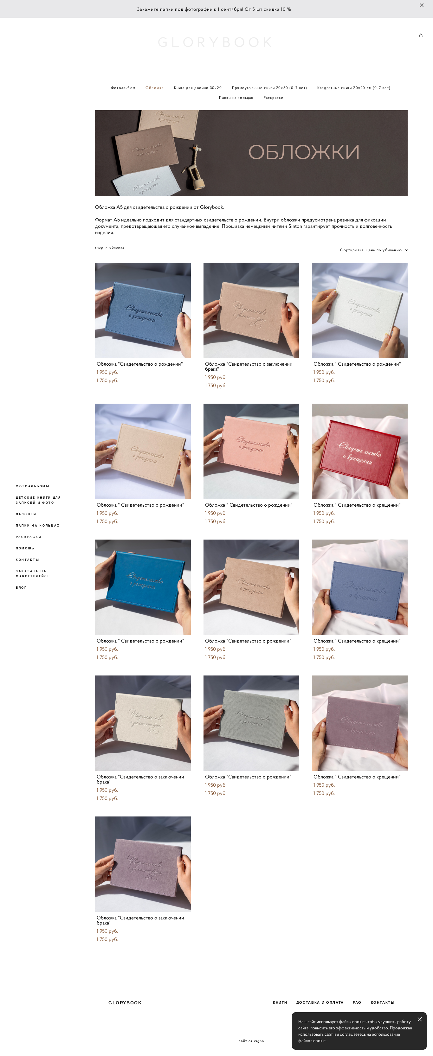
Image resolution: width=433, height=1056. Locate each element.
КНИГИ (280, 1002)
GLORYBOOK (216, 42)
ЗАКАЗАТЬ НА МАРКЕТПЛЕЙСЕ (33, 574)
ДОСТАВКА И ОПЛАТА (320, 1002)
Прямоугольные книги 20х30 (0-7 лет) (269, 87)
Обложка (154, 87)
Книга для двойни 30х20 (198, 87)
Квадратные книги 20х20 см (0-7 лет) (354, 87)
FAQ (357, 1002)
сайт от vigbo (251, 1041)
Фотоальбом (123, 87)
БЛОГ (21, 587)
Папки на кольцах (236, 97)
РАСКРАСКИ (28, 537)
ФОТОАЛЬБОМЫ (33, 486)
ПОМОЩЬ (25, 548)
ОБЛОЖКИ (26, 514)
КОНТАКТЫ (28, 559)
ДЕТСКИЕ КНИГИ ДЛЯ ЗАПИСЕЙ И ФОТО (38, 500)
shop (99, 247)
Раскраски (274, 97)
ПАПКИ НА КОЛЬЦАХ (38, 525)
